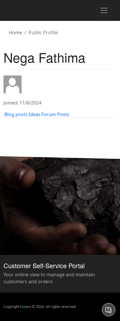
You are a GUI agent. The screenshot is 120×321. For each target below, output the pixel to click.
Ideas (34, 114)
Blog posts (16, 114)
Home (15, 32)
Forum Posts (55, 114)
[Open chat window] (108, 309)
